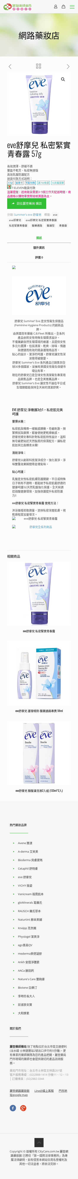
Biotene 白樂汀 (27, 988)
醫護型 (51, 225)
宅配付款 (30, 182)
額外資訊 (39, 247)
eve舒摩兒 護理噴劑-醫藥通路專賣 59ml (39, 710)
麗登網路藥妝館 (19, 1091)
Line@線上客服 (44, 1091)
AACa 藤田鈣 (26, 971)
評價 (39, 257)
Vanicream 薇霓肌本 (31, 894)
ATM (10, 182)
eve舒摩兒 (15, 220)
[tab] (39, 238)
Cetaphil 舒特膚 (28, 868)
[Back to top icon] (39, 1142)
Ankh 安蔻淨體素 (28, 962)
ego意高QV (25, 945)
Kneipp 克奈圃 (27, 928)
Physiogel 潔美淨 (28, 936)
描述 (39, 238)
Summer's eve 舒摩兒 (27, 215)
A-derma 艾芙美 (28, 851)
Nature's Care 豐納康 (31, 979)
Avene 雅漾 (25, 843)
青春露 (63, 225)
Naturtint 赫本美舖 (30, 919)
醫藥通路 (37, 225)
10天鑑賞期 (58, 182)
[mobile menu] (72, 6)
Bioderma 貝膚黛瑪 (30, 860)
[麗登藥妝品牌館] (17, 6)
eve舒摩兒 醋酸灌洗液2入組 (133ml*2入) (39, 790)
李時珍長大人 (26, 996)
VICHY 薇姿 (25, 885)
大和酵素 (23, 1013)
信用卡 (19, 182)
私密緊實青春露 (18, 225)
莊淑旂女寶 (25, 1005)
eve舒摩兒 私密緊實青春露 (41, 220)
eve (55, 214)
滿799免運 (43, 182)
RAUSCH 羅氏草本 (29, 911)
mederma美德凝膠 (30, 953)
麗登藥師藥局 (18, 1046)
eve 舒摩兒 (25, 877)
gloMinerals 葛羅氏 (30, 902)
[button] (63, 79)
